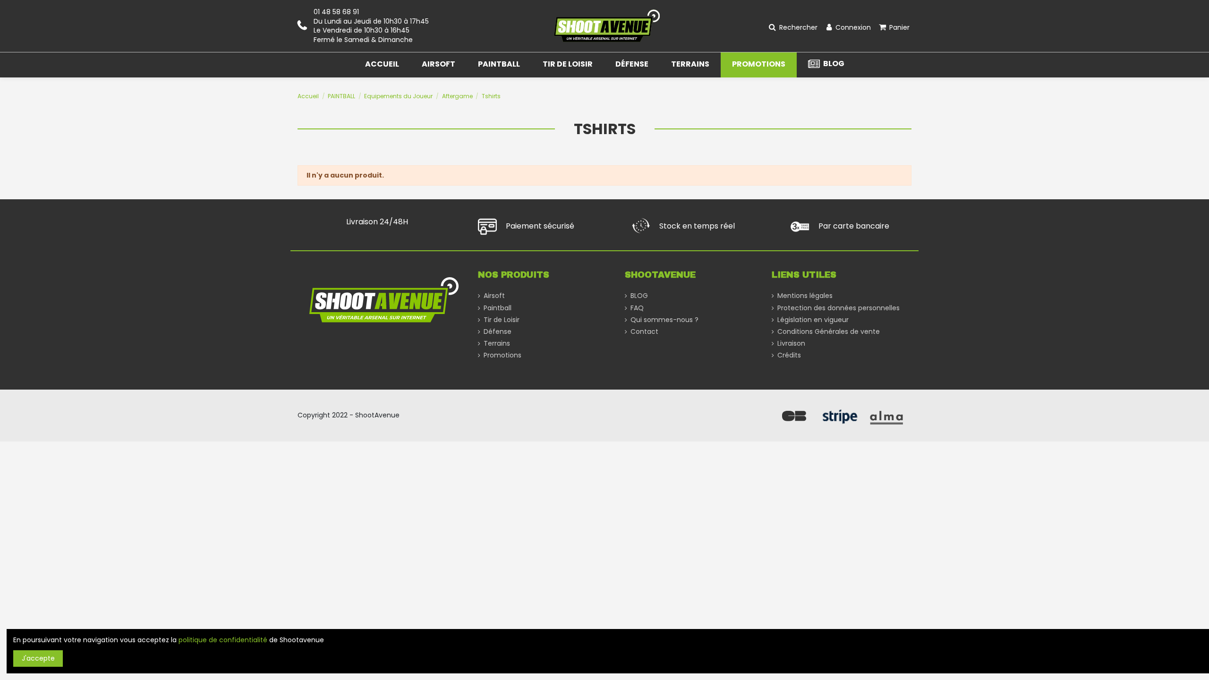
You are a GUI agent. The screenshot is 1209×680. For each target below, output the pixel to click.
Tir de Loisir (501, 319)
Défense (497, 331)
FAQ (637, 308)
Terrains (497, 343)
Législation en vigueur (813, 319)
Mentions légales (805, 295)
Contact (644, 331)
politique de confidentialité (223, 640)
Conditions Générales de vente (828, 331)
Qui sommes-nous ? (664, 319)
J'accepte (38, 658)
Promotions (502, 355)
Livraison (791, 343)
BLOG (639, 295)
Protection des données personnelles (838, 308)
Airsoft (494, 295)
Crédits (789, 355)
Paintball (497, 308)
